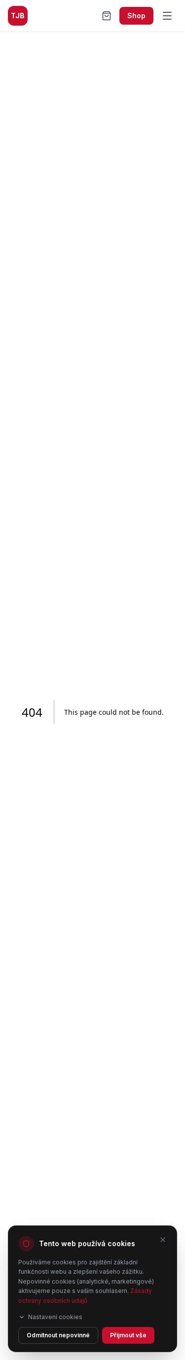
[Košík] (106, 16)
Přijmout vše (128, 1335)
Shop (136, 15)
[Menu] (167, 16)
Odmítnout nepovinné (58, 1335)
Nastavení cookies (55, 1317)
